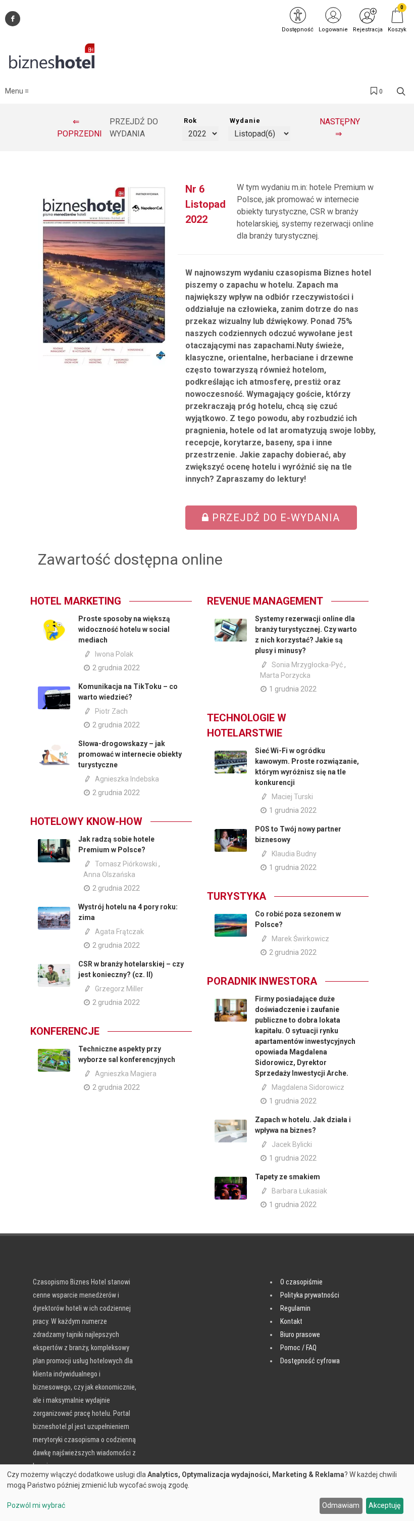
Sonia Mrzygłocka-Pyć (307, 665)
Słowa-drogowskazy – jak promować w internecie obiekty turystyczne (130, 754)
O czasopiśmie (301, 1282)
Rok (190, 120)
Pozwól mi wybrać (36, 1505)
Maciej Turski (292, 797)
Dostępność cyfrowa (310, 1361)
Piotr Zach (111, 711)
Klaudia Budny (294, 854)
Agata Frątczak (119, 932)
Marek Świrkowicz (300, 939)
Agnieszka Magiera (126, 1074)
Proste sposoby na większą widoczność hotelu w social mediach (124, 629)
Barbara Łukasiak (299, 1191)
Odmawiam (340, 1505)
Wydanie (245, 120)
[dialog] (207, 1492)
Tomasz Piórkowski (126, 864)
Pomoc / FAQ (298, 1348)
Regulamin (295, 1308)
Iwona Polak (114, 654)
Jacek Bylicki (292, 1144)
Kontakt (291, 1321)
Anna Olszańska (109, 874)
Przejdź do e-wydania (274, 518)
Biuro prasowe (300, 1334)
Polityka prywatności (309, 1295)
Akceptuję (384, 1505)
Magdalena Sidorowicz (308, 1087)
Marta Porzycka (285, 675)
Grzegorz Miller (119, 989)
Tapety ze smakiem (287, 1177)
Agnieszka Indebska (127, 779)
